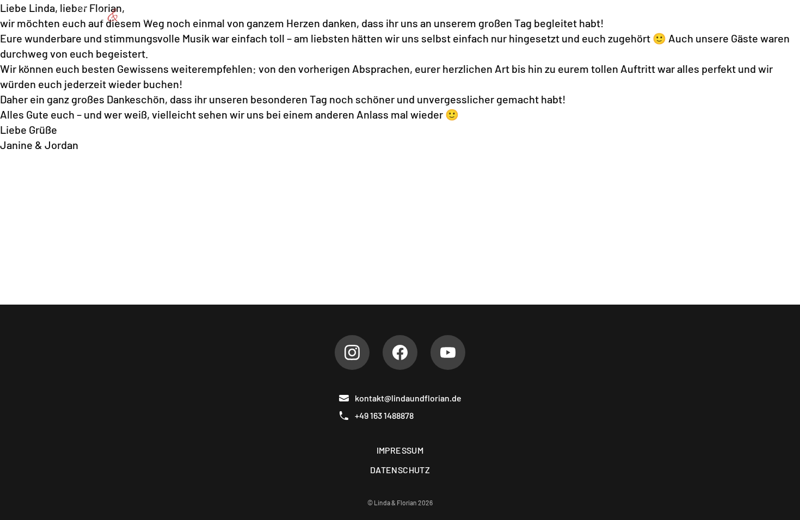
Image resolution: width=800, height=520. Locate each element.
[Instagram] (352, 352)
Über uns (369, 15)
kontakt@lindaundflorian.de (408, 398)
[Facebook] (400, 352)
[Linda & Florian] (114, 15)
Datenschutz (400, 470)
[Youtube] (447, 352)
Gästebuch (646, 15)
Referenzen (575, 15)
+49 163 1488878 (384, 415)
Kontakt (707, 15)
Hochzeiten (503, 15)
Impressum (400, 450)
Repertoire (434, 15)
